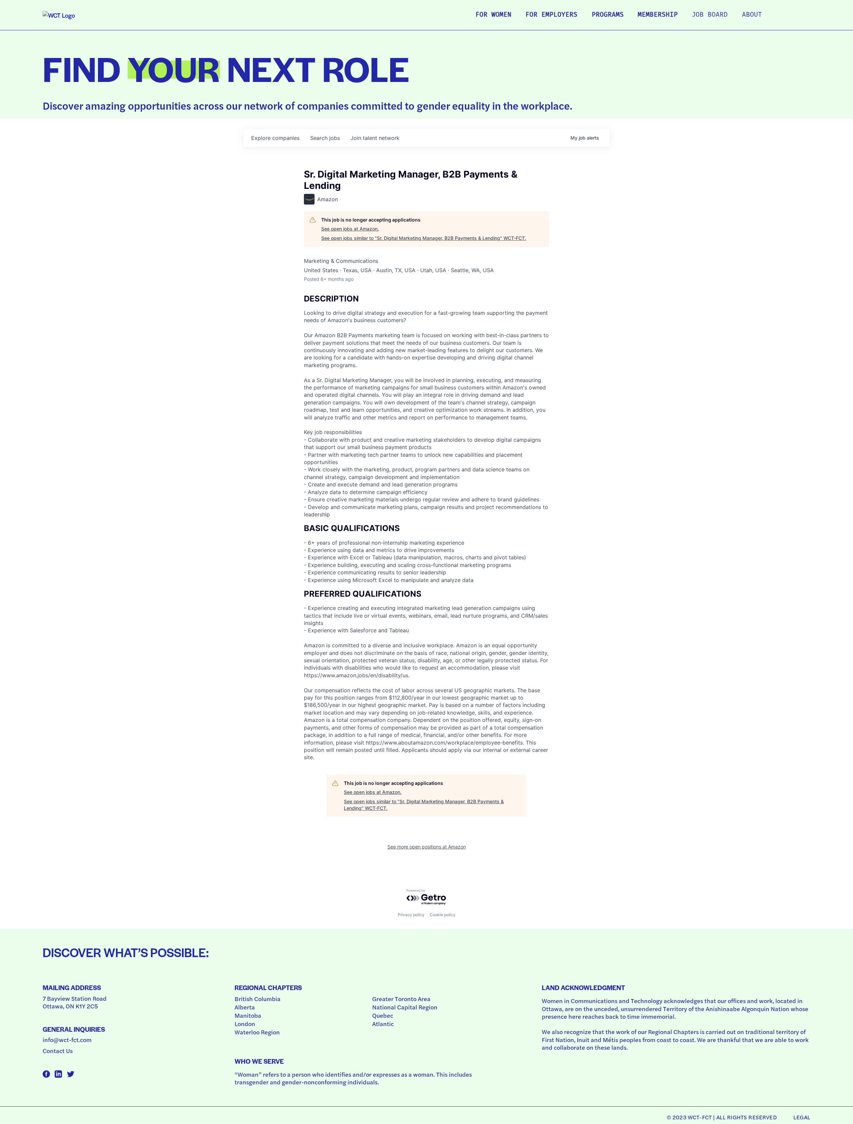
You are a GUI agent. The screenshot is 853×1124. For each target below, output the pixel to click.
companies (275, 138)
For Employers (551, 15)
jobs (325, 138)
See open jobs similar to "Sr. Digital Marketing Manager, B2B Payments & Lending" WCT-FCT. (423, 238)
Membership (658, 15)
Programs (608, 15)
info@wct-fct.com (67, 1039)
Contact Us (58, 1050)
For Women (493, 15)
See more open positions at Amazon (427, 846)
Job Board (710, 15)
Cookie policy (442, 914)
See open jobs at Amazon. (350, 229)
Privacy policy (411, 914)
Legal (801, 1117)
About (752, 15)
